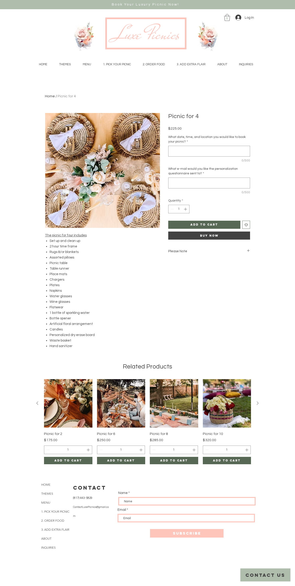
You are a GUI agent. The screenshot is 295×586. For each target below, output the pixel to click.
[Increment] (186, 209)
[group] (147, 421)
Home (50, 96)
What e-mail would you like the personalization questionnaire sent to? (203, 171)
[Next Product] (257, 403)
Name (123, 493)
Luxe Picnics (147, 34)
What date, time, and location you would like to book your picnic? (207, 139)
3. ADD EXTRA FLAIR (55, 529)
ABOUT (46, 538)
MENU (45, 502)
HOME (45, 484)
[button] (227, 17)
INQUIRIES (48, 547)
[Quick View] (68, 403)
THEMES (47, 493)
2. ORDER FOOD (52, 520)
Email (122, 510)
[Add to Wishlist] (246, 225)
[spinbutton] (179, 209)
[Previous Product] (37, 403)
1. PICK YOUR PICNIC (55, 511)
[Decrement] (172, 209)
